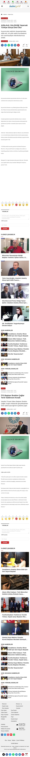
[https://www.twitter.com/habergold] (5, 735)
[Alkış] (6, 202)
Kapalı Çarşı (10, 14)
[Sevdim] (9, 202)
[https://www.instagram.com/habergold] (8, 735)
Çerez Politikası (20, 740)
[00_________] (14, 735)
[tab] (5, 211)
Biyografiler (4, 716)
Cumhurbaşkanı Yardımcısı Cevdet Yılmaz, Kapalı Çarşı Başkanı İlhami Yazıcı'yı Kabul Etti (14, 616)
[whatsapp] (8, 45)
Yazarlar (18, 708)
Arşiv (12, 716)
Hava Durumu (4, 726)
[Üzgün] (26, 202)
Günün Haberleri (15, 714)
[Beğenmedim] (13, 202)
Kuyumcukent (19, 706)
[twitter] (5, 45)
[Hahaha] (19, 202)
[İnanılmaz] (23, 202)
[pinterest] (18, 45)
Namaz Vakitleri (5, 731)
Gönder (5, 228)
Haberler (5, 14)
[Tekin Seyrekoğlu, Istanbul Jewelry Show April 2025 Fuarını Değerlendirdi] (15, 268)
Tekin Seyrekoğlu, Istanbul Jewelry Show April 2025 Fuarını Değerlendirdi (14, 279)
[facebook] (2, 45)
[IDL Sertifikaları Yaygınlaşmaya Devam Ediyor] (15, 313)
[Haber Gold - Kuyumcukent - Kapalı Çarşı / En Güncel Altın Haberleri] (15, 6)
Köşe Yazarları (4, 714)
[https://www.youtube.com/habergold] (11, 735)
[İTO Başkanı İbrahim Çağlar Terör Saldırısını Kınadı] (15, 425)
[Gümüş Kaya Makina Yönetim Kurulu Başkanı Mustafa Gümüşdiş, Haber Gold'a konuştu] (15, 627)
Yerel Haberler (14, 712)
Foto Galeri (4, 710)
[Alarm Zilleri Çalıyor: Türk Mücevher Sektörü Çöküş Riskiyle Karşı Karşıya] (15, 582)
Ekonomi (4, 703)
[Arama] (28, 6)
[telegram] (12, 45)
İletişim (13, 740)
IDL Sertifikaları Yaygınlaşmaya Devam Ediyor (13, 324)
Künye (9, 740)
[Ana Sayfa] (1, 14)
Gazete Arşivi (14, 719)
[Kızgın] (16, 202)
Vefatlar (3, 719)
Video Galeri (4, 712)
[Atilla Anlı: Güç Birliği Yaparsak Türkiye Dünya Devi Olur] (15, 57)
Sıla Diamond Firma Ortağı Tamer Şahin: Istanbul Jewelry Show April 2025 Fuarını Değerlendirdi (14, 302)
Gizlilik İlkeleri (14, 743)
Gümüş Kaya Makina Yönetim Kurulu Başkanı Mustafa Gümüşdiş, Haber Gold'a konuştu (14, 638)
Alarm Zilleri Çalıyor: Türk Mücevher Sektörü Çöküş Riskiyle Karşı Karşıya (15, 593)
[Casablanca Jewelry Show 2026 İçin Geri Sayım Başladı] (15, 559)
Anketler (3, 724)
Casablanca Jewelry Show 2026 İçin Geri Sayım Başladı (14, 570)
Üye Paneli (14, 710)
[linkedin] (15, 45)
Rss (6, 740)
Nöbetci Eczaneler (5, 728)
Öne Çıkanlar (5, 708)
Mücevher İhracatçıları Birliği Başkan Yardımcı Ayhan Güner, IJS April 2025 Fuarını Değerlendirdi (14, 256)
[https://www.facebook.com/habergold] (2, 735)
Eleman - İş (19, 703)
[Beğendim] (2, 202)
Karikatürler (14, 721)
